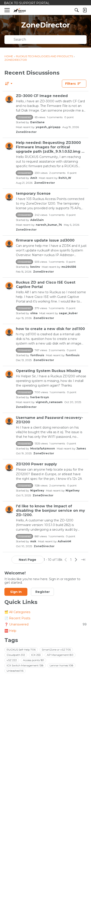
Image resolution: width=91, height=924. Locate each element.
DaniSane (37, 122)
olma (34, 313)
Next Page (27, 560)
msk (33, 541)
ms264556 (68, 266)
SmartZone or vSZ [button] (56, 649)
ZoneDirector (26, 132)
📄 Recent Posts (17, 618)
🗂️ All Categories (17, 612)
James (81, 448)
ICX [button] (36, 654)
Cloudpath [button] (16, 654)
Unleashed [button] (15, 670)
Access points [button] (33, 660)
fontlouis (37, 355)
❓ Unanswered (45, 624)
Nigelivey (37, 490)
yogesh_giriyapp (48, 127)
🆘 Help (10, 631)
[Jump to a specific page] (83, 559)
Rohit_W (65, 178)
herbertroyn (39, 397)
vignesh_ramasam (49, 402)
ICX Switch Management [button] (25, 665)
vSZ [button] (12, 660)
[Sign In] (85, 10)
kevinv (35, 266)
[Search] (77, 10)
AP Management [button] (60, 654)
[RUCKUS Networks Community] (19, 10)
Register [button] (42, 592)
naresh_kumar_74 (49, 224)
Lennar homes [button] (61, 665)
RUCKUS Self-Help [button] (21, 649)
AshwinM (64, 541)
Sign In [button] (16, 592)
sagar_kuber (68, 313)
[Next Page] (76, 559)
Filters (70, 84)
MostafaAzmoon (42, 448)
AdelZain (37, 220)
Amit (33, 178)
